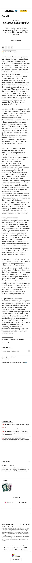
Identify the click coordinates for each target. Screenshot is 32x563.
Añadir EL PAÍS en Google (10, 51)
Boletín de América (8, 465)
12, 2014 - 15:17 (16, 43)
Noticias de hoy (24, 549)
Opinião (6, 16)
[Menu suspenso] (3, 10)
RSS (16, 549)
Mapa (15, 547)
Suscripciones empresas (9, 549)
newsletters (6, 461)
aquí (26, 362)
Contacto (5, 545)
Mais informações (5, 358)
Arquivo (4, 480)
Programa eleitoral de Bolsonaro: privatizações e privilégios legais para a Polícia (15, 438)
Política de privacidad (9, 547)
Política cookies (25, 545)
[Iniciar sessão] (29, 10)
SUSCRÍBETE (23, 10)
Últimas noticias (7, 421)
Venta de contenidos (11, 545)
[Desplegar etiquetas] (29, 351)
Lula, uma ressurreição (12, 428)
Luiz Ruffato (16, 40)
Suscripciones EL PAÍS (22, 547)
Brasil (8, 351)
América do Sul (15, 351)
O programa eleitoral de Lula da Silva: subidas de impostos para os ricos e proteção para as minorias (15, 433)
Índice (19, 549)
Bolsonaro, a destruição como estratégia (17, 424)
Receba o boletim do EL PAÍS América (14, 339)
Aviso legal (19, 545)
